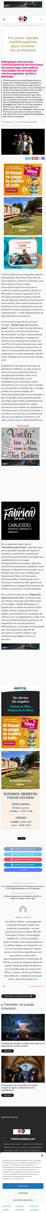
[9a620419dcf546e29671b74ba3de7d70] (23, 215)
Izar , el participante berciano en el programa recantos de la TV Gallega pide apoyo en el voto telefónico (23, 887)
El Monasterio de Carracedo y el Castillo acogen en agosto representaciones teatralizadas (19, 1087)
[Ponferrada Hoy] (21, 1131)
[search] (41, 19)
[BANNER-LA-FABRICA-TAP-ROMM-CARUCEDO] (20, 520)
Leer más (7, 1051)
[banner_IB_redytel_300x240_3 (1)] (20, 700)
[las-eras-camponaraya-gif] (20, 443)
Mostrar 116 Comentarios (17, 996)
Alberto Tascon (9, 122)
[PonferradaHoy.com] (23, 19)
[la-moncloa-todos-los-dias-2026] (20, 809)
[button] (42, 1155)
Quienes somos (9, 1117)
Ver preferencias (23, 1200)
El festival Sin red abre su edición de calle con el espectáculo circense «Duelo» (22, 1044)
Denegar (23, 1193)
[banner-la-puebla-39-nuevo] (23, 44)
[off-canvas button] (4, 19)
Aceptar (23, 1186)
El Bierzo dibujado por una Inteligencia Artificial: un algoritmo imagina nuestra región (23, 897)
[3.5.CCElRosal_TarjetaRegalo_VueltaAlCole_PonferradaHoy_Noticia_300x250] (23, 179)
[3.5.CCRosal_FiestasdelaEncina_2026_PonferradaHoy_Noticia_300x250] (23, 252)
